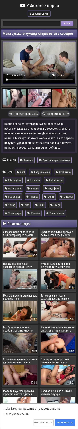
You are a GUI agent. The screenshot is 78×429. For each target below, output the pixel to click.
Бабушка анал (42, 172)
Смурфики (53, 188)
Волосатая (14, 196)
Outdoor (68, 196)
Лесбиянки (65, 172)
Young (11, 205)
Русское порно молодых (56, 160)
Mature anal (15, 188)
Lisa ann (35, 180)
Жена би (35, 213)
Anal (22, 172)
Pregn (56, 205)
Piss (27, 205)
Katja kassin (55, 180)
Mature (34, 188)
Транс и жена (57, 213)
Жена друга (14, 213)
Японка (33, 196)
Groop (50, 196)
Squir (41, 205)
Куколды (28, 160)
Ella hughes (14, 180)
